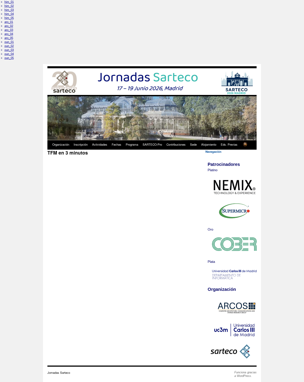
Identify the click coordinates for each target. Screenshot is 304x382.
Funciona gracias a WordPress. (245, 374)
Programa (132, 144)
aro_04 (8, 34)
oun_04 (9, 54)
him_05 (9, 18)
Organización (60, 144)
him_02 (9, 6)
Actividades (99, 144)
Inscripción (81, 144)
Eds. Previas (229, 144)
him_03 (9, 10)
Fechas (116, 144)
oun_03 (9, 50)
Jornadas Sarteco (58, 372)
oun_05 (9, 58)
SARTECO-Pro (152, 144)
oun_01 (9, 42)
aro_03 (8, 30)
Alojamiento (208, 144)
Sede (193, 144)
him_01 (9, 2)
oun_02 (9, 46)
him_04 (9, 14)
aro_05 (8, 38)
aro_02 (8, 26)
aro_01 (8, 22)
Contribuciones (176, 144)
